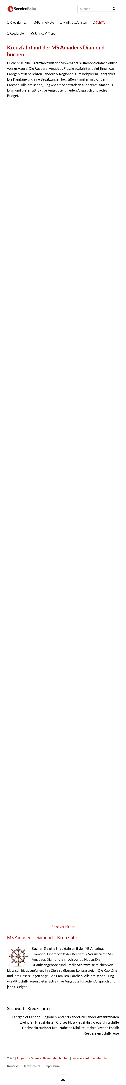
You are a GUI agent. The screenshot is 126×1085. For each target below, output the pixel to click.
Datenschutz (31, 1066)
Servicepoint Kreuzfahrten (90, 1058)
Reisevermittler (63, 927)
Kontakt (12, 1066)
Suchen (114, 9)
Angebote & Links (29, 1058)
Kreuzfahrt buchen (56, 1058)
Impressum (52, 1066)
